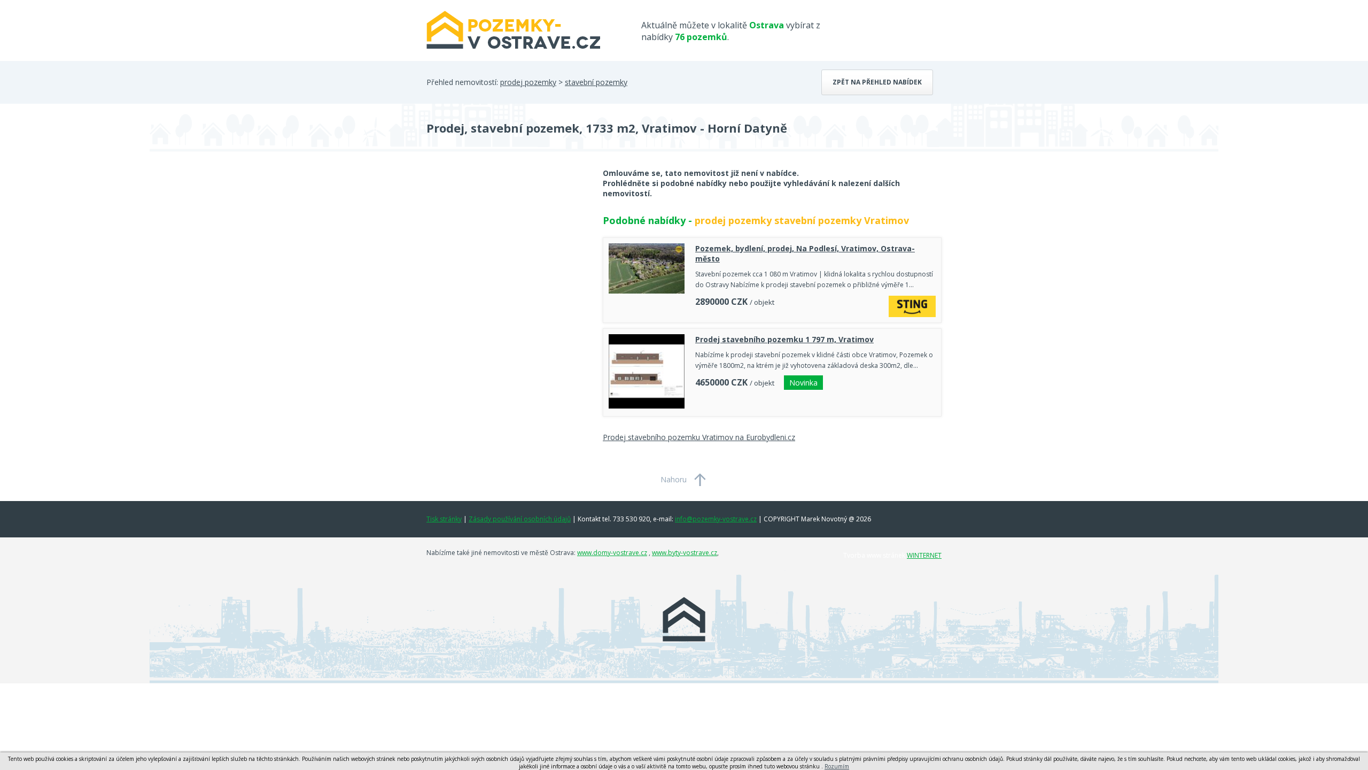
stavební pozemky (596, 82)
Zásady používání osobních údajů (520, 518)
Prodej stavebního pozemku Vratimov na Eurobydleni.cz (699, 437)
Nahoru (673, 479)
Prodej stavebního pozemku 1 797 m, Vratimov (784, 339)
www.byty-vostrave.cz (684, 552)
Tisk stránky (444, 518)
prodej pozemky (528, 82)
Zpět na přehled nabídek (877, 82)
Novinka (803, 383)
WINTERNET (924, 555)
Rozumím (837, 766)
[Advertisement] (506, 253)
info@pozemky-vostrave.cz (716, 518)
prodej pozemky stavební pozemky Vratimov (802, 220)
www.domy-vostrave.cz (612, 552)
